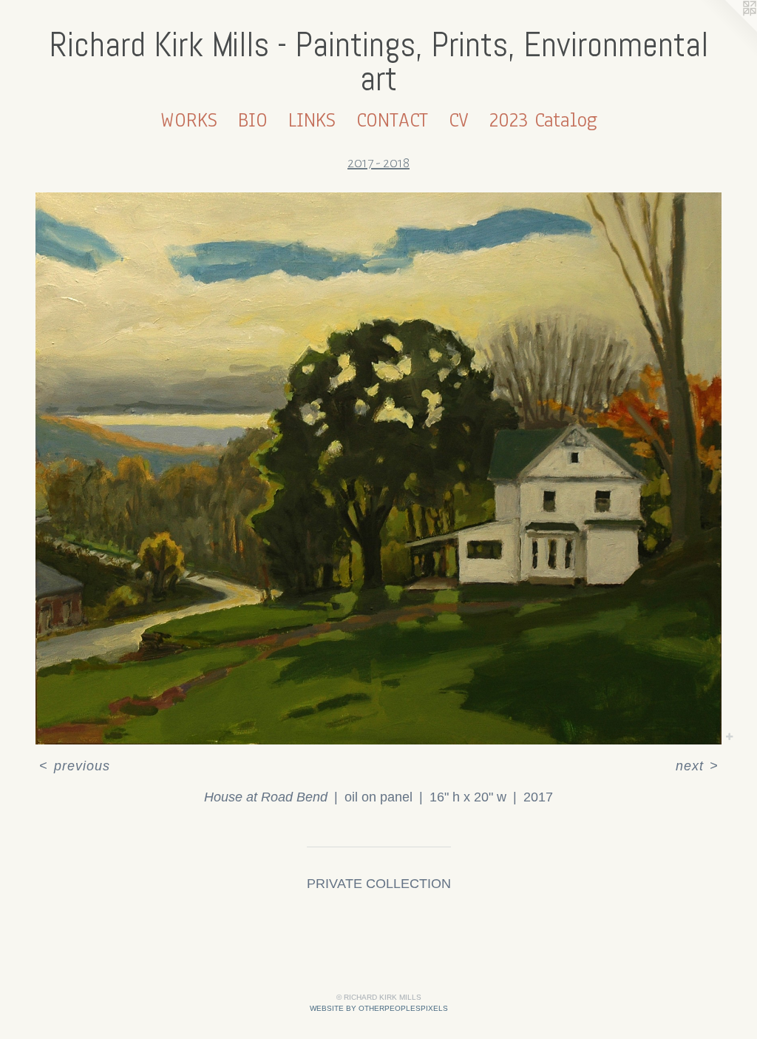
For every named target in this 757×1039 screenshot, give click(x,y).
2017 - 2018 (378, 162)
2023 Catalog (543, 120)
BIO (253, 120)
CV (459, 120)
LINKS (312, 120)
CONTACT (392, 120)
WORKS (188, 120)
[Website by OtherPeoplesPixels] (727, 29)
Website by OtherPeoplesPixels (379, 1008)
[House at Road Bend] (378, 468)
